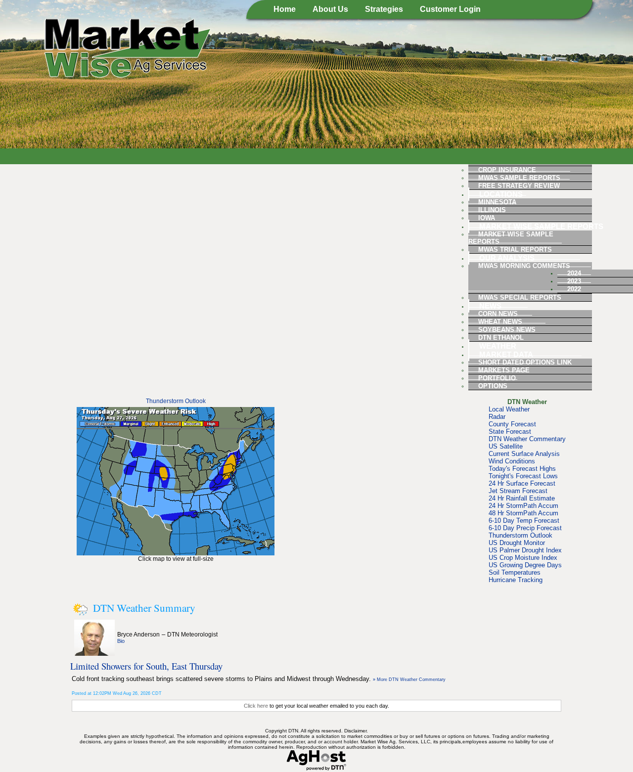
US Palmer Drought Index (525, 550)
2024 (574, 273)
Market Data (506, 354)
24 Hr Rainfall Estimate (522, 498)
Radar (497, 416)
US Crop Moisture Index (523, 557)
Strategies (384, 9)
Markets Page (504, 370)
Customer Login (450, 9)
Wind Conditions (512, 461)
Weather (497, 346)
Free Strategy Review (519, 185)
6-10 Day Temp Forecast (524, 520)
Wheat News (500, 321)
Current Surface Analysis (524, 453)
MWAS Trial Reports (515, 249)
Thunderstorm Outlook (176, 401)
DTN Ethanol (501, 337)
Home (284, 9)
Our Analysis (507, 258)
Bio (121, 641)
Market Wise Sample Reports (541, 226)
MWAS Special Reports (519, 297)
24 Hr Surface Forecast (522, 483)
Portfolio (497, 378)
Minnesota (497, 202)
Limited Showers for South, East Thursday (146, 666)
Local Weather (509, 409)
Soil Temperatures (515, 572)
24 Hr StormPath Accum (523, 505)
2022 (574, 289)
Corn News (498, 314)
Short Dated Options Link (525, 362)
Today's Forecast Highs (522, 468)
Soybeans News (507, 329)
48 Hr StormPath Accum (523, 513)
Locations (501, 194)
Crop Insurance (507, 170)
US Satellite (506, 446)
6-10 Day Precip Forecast (525, 528)
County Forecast (512, 424)
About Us (330, 9)
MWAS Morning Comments (524, 266)
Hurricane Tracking (516, 580)
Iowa (486, 218)
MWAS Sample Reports (519, 178)
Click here (256, 706)
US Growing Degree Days (525, 565)
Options (492, 386)
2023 (574, 281)
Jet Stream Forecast (518, 491)
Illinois (492, 210)
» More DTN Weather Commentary (409, 679)
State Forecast (510, 431)
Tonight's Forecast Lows (523, 476)
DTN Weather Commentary (527, 439)
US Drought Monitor (517, 542)
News (490, 306)
